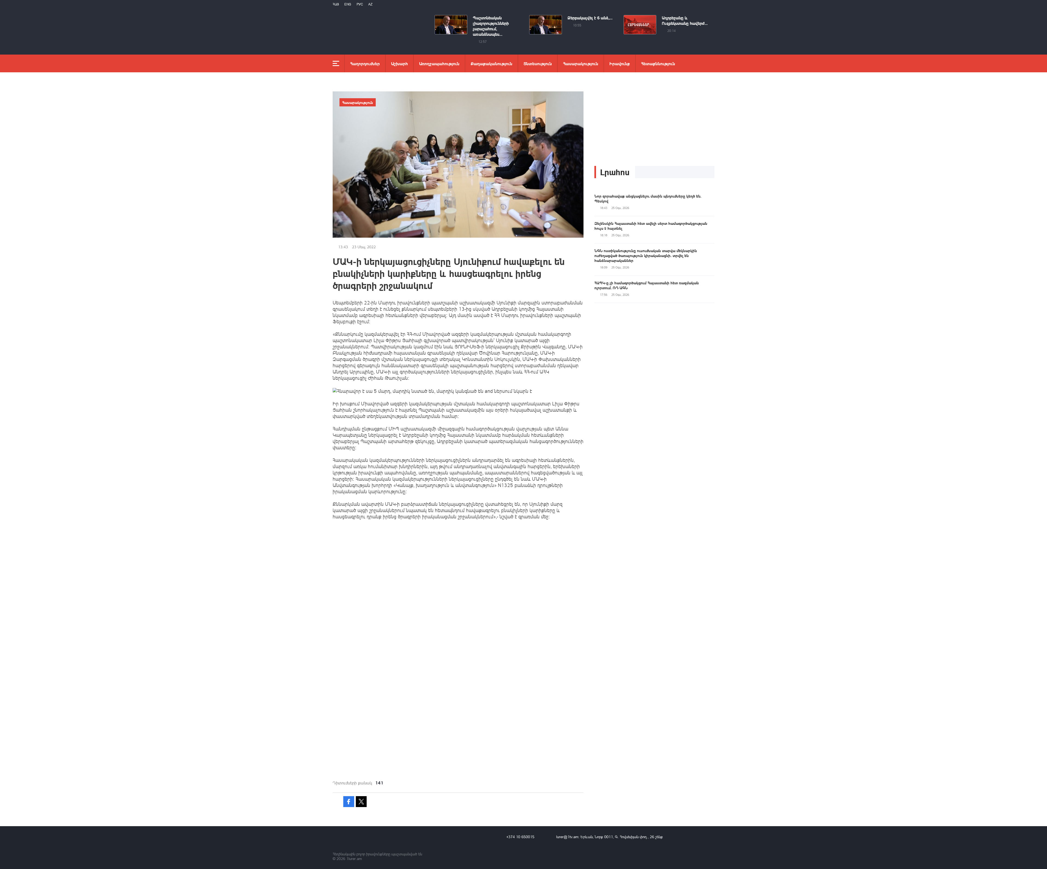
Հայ (336, 4)
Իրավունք (619, 63)
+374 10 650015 (520, 836)
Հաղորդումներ (365, 63)
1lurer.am (354, 858)
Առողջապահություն (439, 63)
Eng (347, 4)
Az (370, 4)
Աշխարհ (399, 63)
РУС (360, 4)
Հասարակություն (580, 63)
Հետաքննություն (658, 63)
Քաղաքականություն (491, 63)
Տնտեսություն (538, 63)
